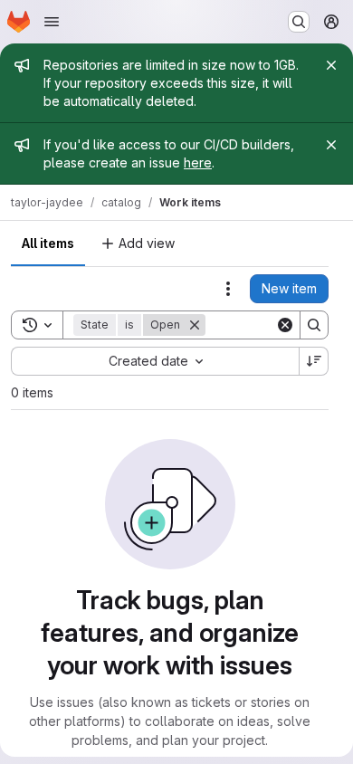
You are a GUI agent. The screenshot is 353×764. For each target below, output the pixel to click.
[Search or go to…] (299, 22)
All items (48, 243)
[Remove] (194, 325)
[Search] (314, 324)
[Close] (331, 65)
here (198, 162)
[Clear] (285, 325)
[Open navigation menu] (51, 21)
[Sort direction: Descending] (314, 361)
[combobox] (155, 361)
